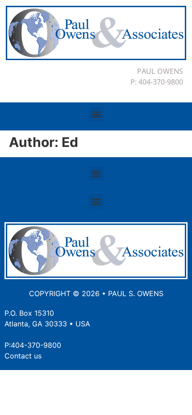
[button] (96, 114)
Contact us (23, 355)
